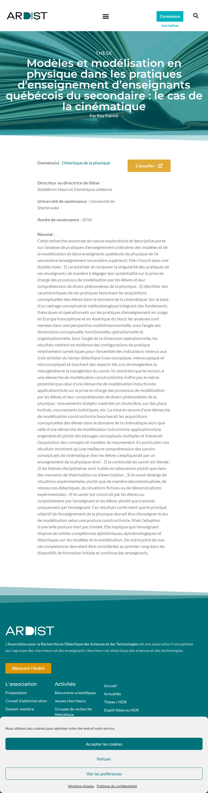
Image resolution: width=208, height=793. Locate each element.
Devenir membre (19, 709)
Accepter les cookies (104, 744)
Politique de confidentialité (117, 786)
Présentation (16, 692)
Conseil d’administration (26, 700)
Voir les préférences (104, 773)
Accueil (110, 685)
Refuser (104, 758)
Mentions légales (81, 786)
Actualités (112, 693)
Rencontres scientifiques (75, 692)
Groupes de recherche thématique (73, 712)
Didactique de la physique (86, 162)
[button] (105, 16)
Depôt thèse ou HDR (121, 710)
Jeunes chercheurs (70, 700)
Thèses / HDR (115, 702)
